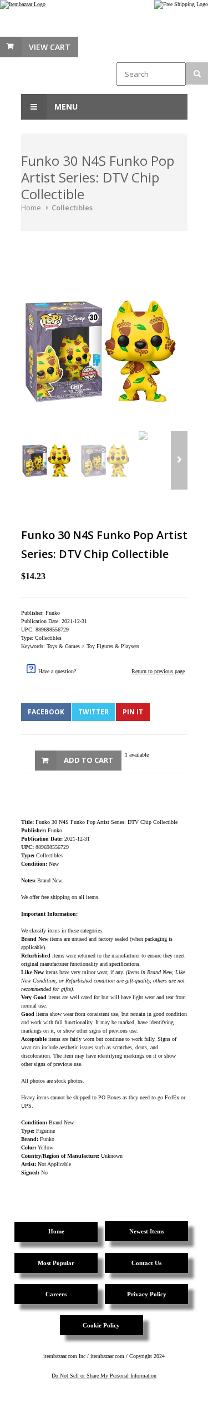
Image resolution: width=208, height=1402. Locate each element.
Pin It (133, 712)
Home (31, 208)
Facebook (46, 712)
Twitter (93, 712)
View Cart (49, 47)
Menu (65, 106)
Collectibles (72, 208)
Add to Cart (88, 760)
